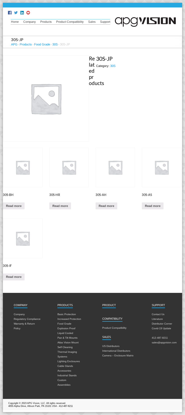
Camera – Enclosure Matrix (118, 355)
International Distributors (116, 350)
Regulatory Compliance (27, 318)
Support (105, 21)
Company (29, 21)
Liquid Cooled (65, 333)
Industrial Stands (67, 375)
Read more (13, 206)
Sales (92, 21)
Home (15, 21)
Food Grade (64, 323)
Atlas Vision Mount (68, 342)
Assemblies (63, 384)
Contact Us (158, 314)
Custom (61, 380)
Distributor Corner (162, 323)
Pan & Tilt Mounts (67, 337)
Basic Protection (66, 314)
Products (46, 21)
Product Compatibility (70, 21)
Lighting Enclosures (68, 361)
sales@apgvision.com (164, 342)
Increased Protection (69, 318)
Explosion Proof (66, 328)
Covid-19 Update (161, 328)
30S (112, 66)
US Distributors (110, 346)
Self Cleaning (65, 347)
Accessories (64, 370)
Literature (157, 318)
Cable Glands (65, 366)
